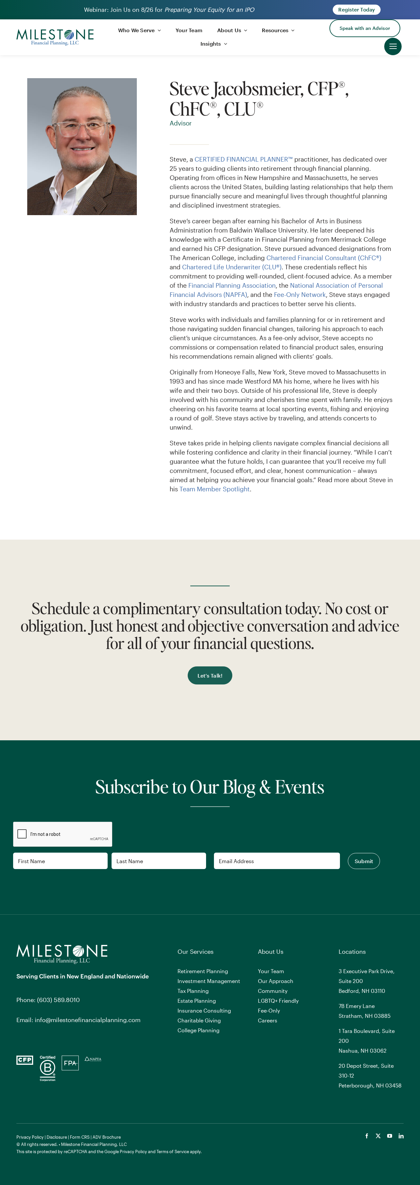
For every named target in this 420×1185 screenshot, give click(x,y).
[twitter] (378, 1135)
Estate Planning (197, 1000)
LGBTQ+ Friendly (278, 1000)
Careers (267, 1020)
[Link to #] (393, 46)
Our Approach (275, 981)
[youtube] (389, 1135)
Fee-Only (269, 1010)
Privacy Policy (30, 1137)
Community (272, 991)
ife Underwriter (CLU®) (249, 267)
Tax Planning (193, 991)
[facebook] (366, 1135)
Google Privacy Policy (125, 1151)
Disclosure (57, 1137)
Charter (193, 267)
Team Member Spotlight (214, 489)
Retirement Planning (203, 971)
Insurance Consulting (204, 1010)
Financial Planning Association (232, 285)
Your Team (271, 971)
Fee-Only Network (300, 294)
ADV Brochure (107, 1137)
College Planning (199, 1030)
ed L (210, 267)
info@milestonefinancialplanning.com (87, 1019)
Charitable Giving (199, 1020)
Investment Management (209, 981)
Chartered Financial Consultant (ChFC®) (323, 257)
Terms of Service (173, 1151)
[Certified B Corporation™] (47, 1058)
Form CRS (80, 1137)
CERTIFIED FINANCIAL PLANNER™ (244, 159)
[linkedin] (401, 1135)
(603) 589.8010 (58, 999)
